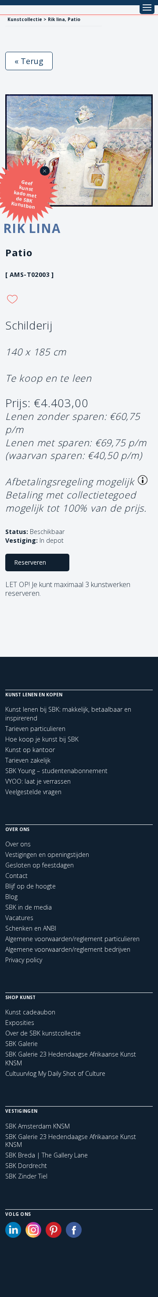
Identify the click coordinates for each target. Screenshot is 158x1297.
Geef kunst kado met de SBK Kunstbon (24, 194)
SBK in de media (28, 907)
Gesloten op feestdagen (39, 865)
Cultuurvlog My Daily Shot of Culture (55, 1073)
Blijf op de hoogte (30, 886)
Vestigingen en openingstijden (47, 854)
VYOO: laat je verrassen (38, 781)
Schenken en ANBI (30, 928)
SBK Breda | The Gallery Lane (46, 1155)
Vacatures (19, 918)
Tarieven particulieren (35, 728)
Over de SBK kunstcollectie (43, 1033)
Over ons (18, 844)
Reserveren (30, 562)
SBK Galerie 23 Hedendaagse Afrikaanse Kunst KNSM (70, 1141)
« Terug (28, 61)
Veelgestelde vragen (33, 792)
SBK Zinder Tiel (26, 1176)
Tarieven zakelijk (27, 760)
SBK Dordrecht (26, 1166)
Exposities (19, 1022)
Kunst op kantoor (30, 749)
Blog (11, 896)
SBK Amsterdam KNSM (37, 1126)
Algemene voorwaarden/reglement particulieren (72, 939)
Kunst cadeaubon (30, 1012)
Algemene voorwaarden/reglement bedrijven (67, 949)
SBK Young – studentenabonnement (56, 771)
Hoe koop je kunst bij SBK (42, 739)
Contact (16, 875)
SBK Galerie (21, 1043)
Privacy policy (23, 960)
